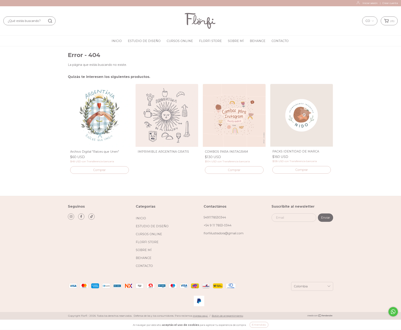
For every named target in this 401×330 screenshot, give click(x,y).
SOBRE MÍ (236, 41)
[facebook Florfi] (81, 216)
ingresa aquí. (200, 315)
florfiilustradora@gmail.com (224, 233)
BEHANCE (257, 41)
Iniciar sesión (370, 3)
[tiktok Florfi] (91, 216)
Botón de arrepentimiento (227, 315)
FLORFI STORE (210, 41)
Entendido (259, 324)
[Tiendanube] (320, 315)
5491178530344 (215, 217)
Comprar (234, 170)
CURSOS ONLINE (180, 41)
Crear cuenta (390, 3)
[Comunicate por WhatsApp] (393, 311)
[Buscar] (50, 21)
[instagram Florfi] (71, 216)
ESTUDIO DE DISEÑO (144, 41)
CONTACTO (280, 41)
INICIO (117, 41)
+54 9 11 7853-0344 (217, 225)
